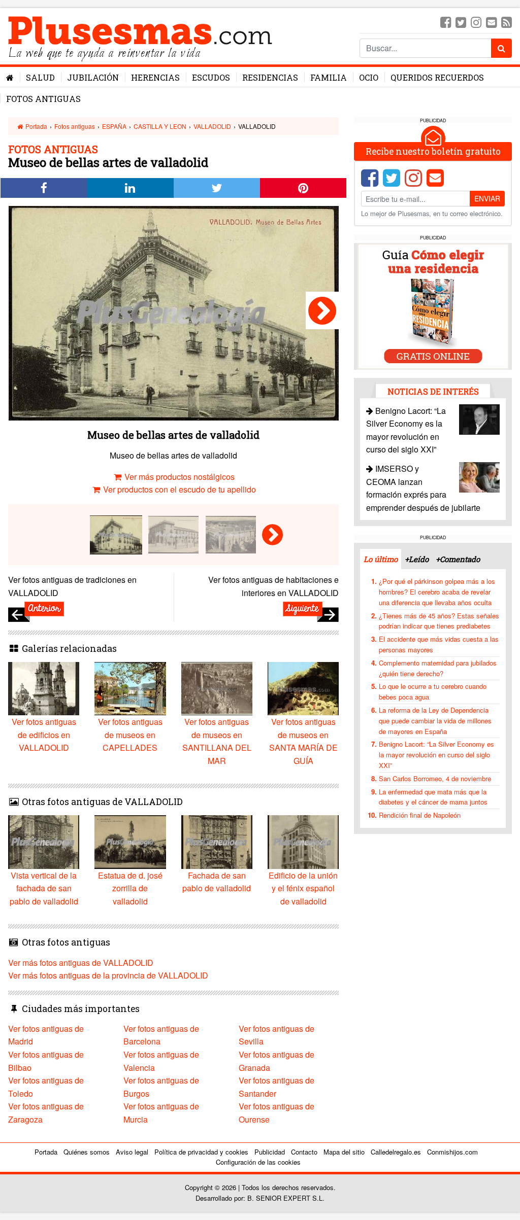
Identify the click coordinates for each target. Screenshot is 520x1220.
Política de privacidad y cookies (201, 1152)
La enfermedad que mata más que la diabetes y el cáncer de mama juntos (433, 797)
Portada (35, 126)
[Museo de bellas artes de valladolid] (322, 310)
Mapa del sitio (344, 1152)
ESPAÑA (114, 126)
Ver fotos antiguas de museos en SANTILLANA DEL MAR (216, 741)
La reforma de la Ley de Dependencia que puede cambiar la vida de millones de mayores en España (435, 720)
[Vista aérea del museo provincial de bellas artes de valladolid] (231, 533)
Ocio (368, 77)
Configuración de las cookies (258, 1162)
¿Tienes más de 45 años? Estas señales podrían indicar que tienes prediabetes (439, 621)
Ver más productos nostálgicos (178, 476)
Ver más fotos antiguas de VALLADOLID (80, 962)
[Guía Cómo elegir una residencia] (433, 305)
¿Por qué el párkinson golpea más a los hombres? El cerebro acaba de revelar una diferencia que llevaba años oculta (437, 591)
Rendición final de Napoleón (420, 815)
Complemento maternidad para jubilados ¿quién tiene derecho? (438, 668)
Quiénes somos (86, 1152)
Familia (328, 77)
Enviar (487, 198)
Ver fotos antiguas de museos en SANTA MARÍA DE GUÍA (303, 741)
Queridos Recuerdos (437, 77)
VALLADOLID (212, 126)
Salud (40, 77)
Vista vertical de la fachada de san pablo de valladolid (44, 888)
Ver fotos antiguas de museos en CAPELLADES (130, 734)
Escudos (211, 77)
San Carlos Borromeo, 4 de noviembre (435, 778)
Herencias (155, 77)
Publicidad (269, 1152)
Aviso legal (132, 1152)
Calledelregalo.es (396, 1152)
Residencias (270, 77)
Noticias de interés (433, 391)
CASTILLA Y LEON (160, 126)
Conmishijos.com (452, 1152)
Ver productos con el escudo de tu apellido (178, 489)
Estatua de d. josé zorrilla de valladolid (130, 888)
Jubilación (93, 77)
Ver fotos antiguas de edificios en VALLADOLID (44, 734)
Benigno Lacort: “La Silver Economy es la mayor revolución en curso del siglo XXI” (436, 754)
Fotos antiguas (43, 98)
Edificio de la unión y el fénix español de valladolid (303, 888)
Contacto (304, 1152)
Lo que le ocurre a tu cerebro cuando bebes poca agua (432, 691)
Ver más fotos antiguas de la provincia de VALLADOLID (108, 975)
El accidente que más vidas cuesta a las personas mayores (439, 644)
